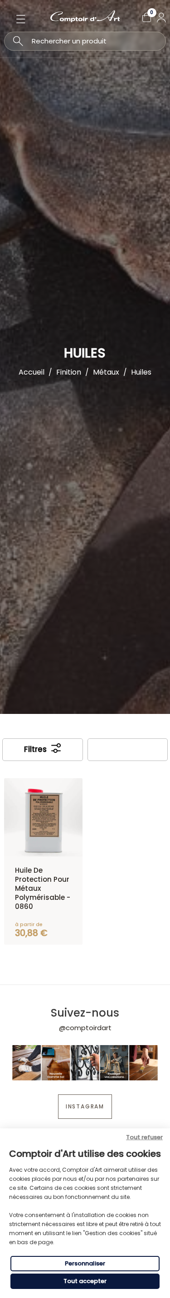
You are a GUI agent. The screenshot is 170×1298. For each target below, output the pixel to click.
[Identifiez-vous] (161, 18)
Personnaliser (85, 1263)
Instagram (85, 1106)
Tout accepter (85, 1281)
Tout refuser (144, 1137)
